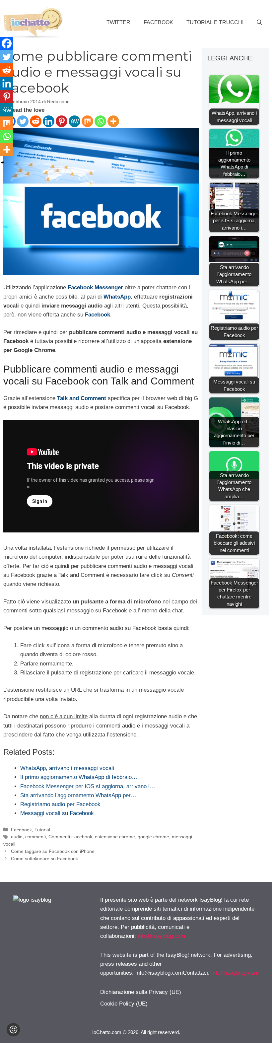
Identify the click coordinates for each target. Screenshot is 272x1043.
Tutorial (42, 829)
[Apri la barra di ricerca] (259, 22)
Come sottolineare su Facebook (44, 858)
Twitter (118, 22)
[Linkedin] (48, 121)
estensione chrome (115, 836)
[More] (113, 121)
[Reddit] (35, 121)
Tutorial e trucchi (214, 22)
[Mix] (87, 121)
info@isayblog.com (161, 936)
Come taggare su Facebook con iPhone (53, 851)
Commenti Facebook (70, 836)
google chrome (153, 836)
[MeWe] (74, 121)
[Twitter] (23, 121)
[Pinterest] (61, 121)
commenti (35, 836)
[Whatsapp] (100, 121)
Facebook (158, 22)
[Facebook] (6, 43)
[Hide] (2, 162)
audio (17, 836)
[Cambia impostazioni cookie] (13, 1029)
